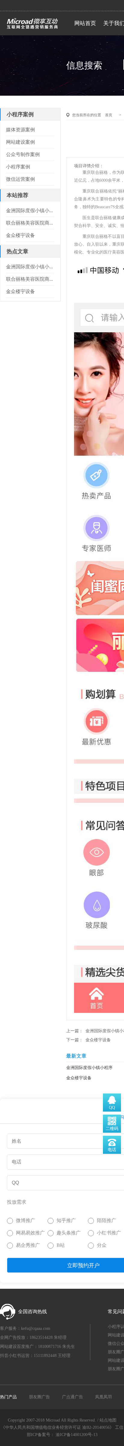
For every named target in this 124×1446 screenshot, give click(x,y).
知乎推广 (66, 1220)
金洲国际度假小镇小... (29, 210)
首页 (108, 115)
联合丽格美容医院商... (29, 222)
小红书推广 (109, 1232)
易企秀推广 (28, 1245)
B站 (61, 1245)
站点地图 (108, 1420)
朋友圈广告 (39, 1397)
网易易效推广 (30, 1232)
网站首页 (85, 23)
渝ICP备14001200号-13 (77, 1434)
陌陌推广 (106, 1220)
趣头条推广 (69, 1232)
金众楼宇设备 (98, 1040)
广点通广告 (72, 1397)
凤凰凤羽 (103, 1397)
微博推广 (25, 1220)
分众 (102, 1245)
